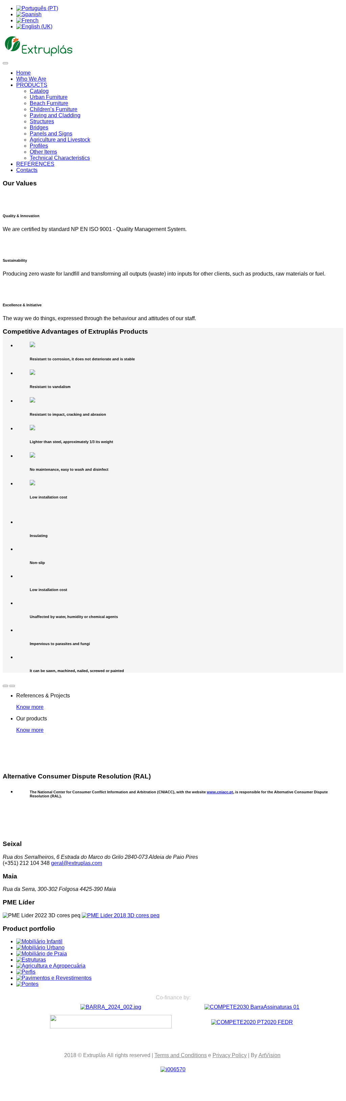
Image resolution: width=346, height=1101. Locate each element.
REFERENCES (35, 164)
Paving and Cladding (55, 115)
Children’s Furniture (53, 109)
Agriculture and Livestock (60, 140)
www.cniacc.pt (220, 792)
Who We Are (31, 79)
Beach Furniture (49, 103)
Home (23, 73)
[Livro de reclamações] (173, 1069)
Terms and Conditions (180, 1055)
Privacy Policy (230, 1055)
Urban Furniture (49, 97)
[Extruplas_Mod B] (110, 1007)
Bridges (39, 127)
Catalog (39, 91)
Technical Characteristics (60, 158)
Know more (30, 707)
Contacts (27, 170)
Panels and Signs (51, 133)
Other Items (43, 152)
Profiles (39, 146)
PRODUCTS (31, 85)
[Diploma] (120, 915)
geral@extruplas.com (76, 863)
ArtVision (269, 1055)
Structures (42, 121)
